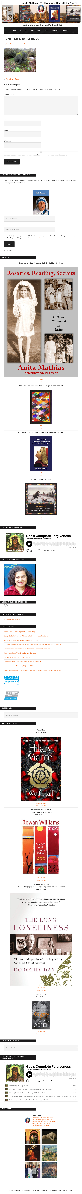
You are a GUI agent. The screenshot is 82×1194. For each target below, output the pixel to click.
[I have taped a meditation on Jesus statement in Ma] (49, 1170)
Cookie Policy (57, 1190)
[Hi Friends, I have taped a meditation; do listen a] (49, 1153)
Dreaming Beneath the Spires (25, 1190)
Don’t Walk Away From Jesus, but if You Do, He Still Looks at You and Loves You (32, 670)
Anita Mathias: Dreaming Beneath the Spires (41, 13)
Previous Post (13, 79)
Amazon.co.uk (41, 805)
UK (41, 382)
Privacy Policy (68, 1190)
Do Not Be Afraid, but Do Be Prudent (17, 657)
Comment (9, 95)
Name (7, 119)
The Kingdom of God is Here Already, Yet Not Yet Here (24, 640)
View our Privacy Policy (41, 238)
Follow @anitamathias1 (12, 619)
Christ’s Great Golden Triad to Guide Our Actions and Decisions (27, 649)
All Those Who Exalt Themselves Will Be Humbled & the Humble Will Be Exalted (32, 645)
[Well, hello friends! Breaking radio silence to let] (32, 1153)
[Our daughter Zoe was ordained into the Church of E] (32, 1170)
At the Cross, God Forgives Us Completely (19, 632)
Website (7, 141)
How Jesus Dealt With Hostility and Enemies (20, 653)
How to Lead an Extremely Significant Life (19, 666)
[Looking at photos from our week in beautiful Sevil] (32, 1136)
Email (7, 130)
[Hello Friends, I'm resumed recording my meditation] (49, 1136)
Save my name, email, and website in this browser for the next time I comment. (36, 155)
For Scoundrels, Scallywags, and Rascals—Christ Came (23, 662)
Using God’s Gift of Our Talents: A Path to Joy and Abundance (26, 636)
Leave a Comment (24, 44)
